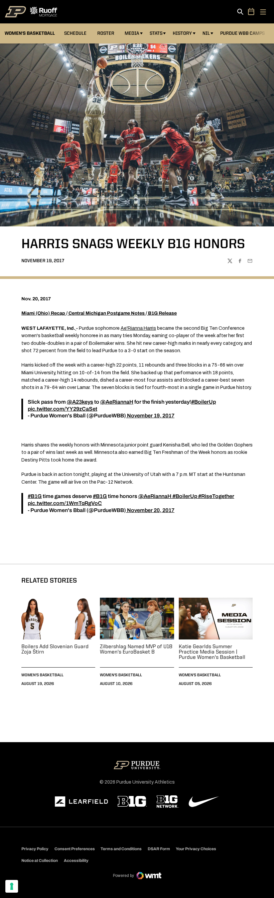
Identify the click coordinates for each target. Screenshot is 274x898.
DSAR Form (159, 848)
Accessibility (76, 860)
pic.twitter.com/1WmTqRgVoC (65, 503)
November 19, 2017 (150, 415)
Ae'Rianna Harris (138, 328)
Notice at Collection (39, 860)
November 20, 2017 (150, 510)
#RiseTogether (216, 496)
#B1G (35, 496)
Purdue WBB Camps (242, 33)
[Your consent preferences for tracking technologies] (11, 886)
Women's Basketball (42, 675)
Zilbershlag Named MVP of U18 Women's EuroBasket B (136, 649)
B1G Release (162, 313)
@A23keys (80, 402)
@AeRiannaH (116, 402)
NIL (206, 33)
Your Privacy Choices (196, 848)
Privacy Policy (34, 848)
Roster (105, 33)
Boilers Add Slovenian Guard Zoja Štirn (55, 649)
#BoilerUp (203, 402)
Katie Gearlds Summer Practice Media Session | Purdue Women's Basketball (212, 652)
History (182, 33)
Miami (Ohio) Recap (43, 313)
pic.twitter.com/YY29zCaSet (62, 409)
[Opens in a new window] (81, 801)
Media (132, 33)
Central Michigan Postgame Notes (106, 313)
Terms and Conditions (121, 848)
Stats (156, 33)
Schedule (75, 33)
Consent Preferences (74, 848)
